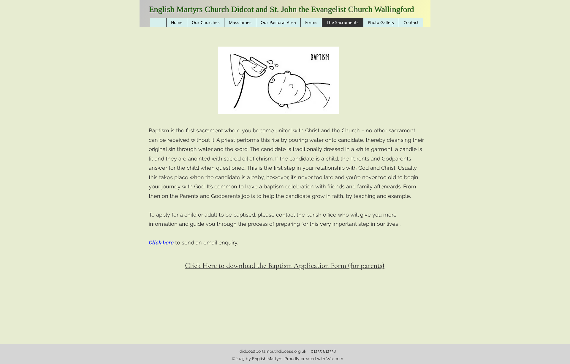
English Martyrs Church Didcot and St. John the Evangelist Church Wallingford (281, 9)
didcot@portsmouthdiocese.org (270, 351)
